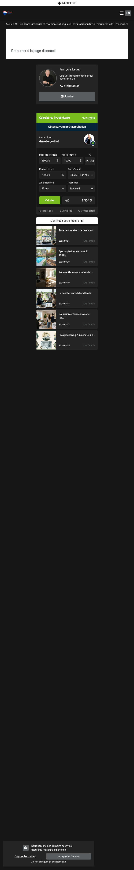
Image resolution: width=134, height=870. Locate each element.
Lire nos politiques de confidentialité (48, 862)
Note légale (47, 211)
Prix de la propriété (48, 155)
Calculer (49, 200)
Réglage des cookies (25, 856)
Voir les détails (88, 211)
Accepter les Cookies (68, 856)
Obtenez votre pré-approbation (67, 126)
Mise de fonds (69, 155)
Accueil (10, 24)
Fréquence (73, 183)
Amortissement (46, 183)
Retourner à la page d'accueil (33, 51)
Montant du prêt (46, 169)
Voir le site (67, 211)
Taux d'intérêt (74, 169)
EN (128, 13)
